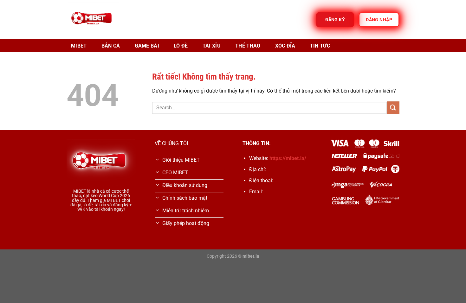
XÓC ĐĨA (285, 46)
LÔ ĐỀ (181, 46)
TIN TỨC (320, 46)
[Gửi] (393, 107)
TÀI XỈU (212, 46)
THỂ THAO (248, 46)
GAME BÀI (147, 46)
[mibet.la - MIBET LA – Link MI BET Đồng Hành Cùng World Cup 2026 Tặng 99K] (93, 19)
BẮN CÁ (110, 46)
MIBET (79, 46)
